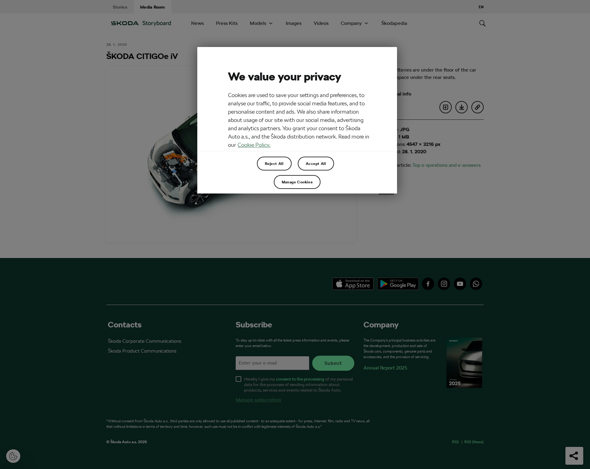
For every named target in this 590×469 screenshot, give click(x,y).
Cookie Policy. (254, 145)
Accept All (316, 163)
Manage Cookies (297, 181)
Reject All (274, 163)
